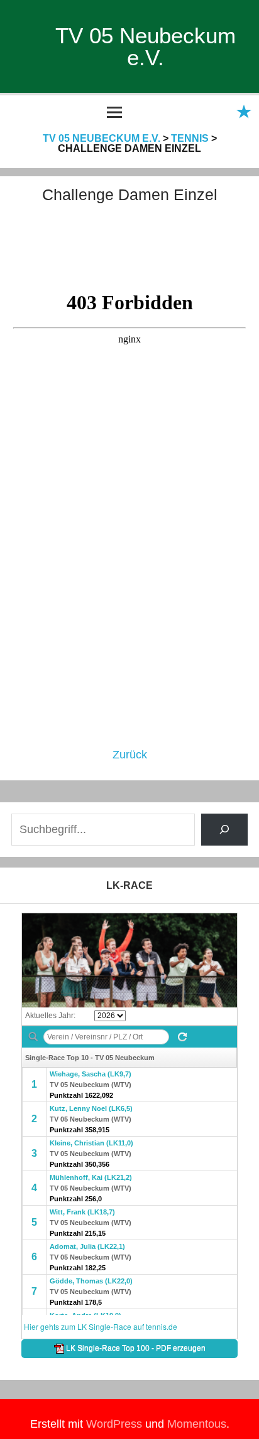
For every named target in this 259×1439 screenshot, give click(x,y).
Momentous (196, 1424)
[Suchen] (224, 830)
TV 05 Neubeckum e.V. (145, 46)
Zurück (130, 754)
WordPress (114, 1424)
